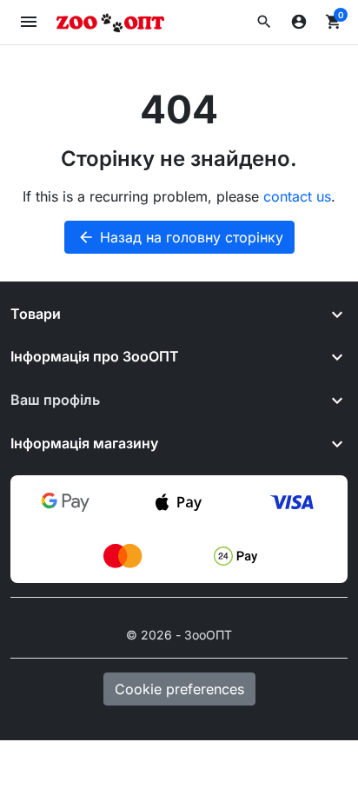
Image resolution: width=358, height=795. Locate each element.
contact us (297, 196)
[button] (264, 22)
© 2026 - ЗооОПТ (179, 634)
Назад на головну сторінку (180, 237)
